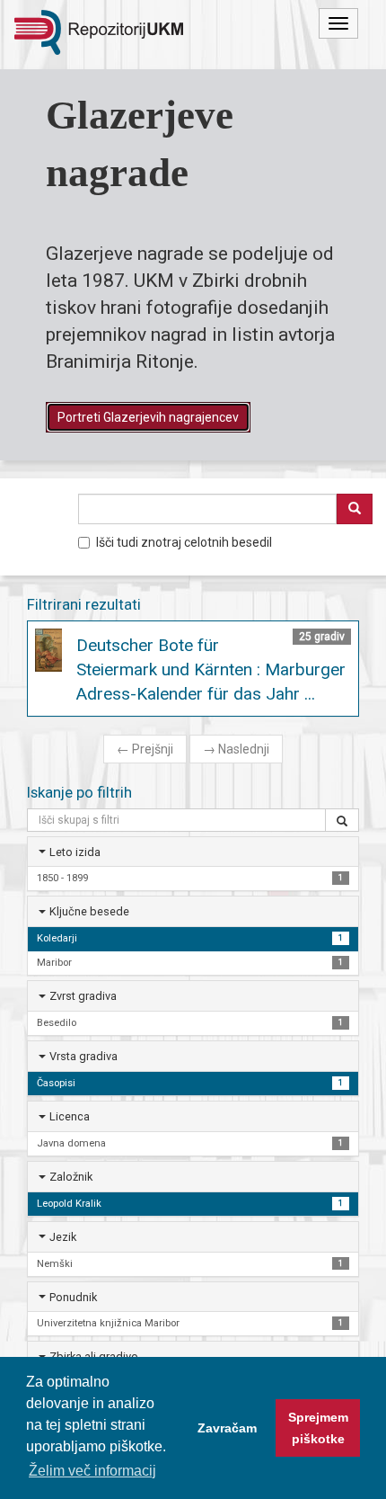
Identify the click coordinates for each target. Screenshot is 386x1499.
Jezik (62, 1237)
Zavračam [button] (227, 1428)
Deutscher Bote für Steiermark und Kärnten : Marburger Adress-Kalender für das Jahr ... (211, 669)
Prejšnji (145, 749)
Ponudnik (73, 1297)
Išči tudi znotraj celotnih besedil (184, 542)
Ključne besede (89, 911)
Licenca (69, 1116)
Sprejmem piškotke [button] (318, 1428)
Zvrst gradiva (83, 996)
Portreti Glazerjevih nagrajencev (148, 417)
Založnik (70, 1176)
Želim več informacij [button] (92, 1470)
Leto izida (75, 852)
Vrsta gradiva (83, 1056)
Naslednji (236, 749)
